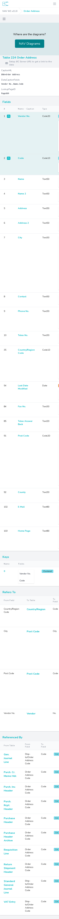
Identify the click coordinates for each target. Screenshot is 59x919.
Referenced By (12, 737)
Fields (7, 102)
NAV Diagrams (29, 44)
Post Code (33, 631)
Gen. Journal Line (8, 758)
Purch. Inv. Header (10, 788)
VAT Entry (9, 902)
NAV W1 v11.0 (10, 11)
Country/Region (36, 609)
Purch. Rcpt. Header (8, 805)
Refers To (9, 592)
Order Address (31, 11)
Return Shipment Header (9, 868)
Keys (6, 557)
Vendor (31, 713)
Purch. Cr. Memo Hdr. (10, 774)
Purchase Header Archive (9, 836)
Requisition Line (10, 851)
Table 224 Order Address (20, 57)
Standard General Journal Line (9, 887)
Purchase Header (9, 820)
